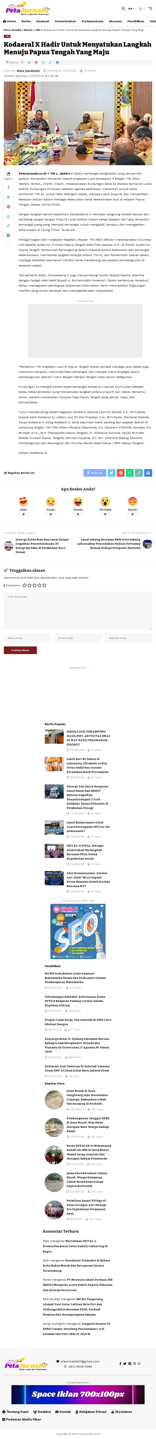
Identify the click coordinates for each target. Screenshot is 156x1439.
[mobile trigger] (149, 8)
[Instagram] (134, 1363)
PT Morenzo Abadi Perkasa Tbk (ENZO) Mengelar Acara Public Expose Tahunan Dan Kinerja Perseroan (78, 1285)
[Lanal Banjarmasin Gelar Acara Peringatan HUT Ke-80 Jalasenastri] (54, 827)
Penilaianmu (13, 585)
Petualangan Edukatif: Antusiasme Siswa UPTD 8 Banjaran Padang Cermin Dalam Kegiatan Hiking (75, 1001)
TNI (7, 36)
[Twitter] (124, 1363)
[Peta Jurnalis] (28, 8)
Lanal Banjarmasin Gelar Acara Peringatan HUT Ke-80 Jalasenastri (88, 827)
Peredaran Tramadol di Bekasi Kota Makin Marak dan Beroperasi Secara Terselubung (76, 1265)
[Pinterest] (129, 1363)
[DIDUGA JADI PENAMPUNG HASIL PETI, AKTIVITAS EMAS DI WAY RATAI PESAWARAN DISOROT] (54, 737)
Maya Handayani (28, 70)
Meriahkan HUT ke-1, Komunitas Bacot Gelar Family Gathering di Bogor (75, 1246)
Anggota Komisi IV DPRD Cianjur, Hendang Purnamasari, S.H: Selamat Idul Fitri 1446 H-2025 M (76, 1329)
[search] (123, 8)
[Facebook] (120, 1363)
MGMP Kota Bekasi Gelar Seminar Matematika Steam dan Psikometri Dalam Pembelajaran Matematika (75, 978)
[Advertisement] (85, 331)
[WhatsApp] (139, 1363)
